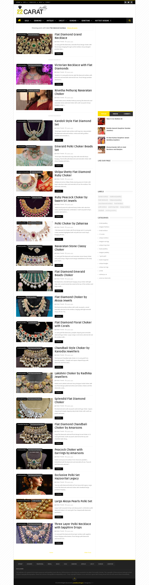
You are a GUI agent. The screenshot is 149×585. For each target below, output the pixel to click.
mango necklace (125, 207)
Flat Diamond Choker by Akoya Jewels (71, 298)
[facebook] (131, 2)
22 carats (102, 234)
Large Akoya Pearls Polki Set (73, 501)
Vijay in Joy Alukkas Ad (114, 119)
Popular (103, 114)
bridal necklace (103, 230)
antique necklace (103, 238)
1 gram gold (102, 256)
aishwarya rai (103, 274)
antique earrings (103, 267)
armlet (101, 271)
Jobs (24, 2)
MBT (92, 583)
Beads (57, 564)
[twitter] (128, 2)
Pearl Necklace (118, 203)
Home (51, 552)
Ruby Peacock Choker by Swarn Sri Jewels (71, 199)
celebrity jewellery (33, 90)
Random (115, 114)
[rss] (125, 2)
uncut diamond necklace (106, 203)
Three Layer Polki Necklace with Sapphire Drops (73, 525)
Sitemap (18, 2)
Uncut (61, 21)
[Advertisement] (96, 10)
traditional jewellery (115, 196)
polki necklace (37, 501)
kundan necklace (103, 196)
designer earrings (104, 241)
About (40, 2)
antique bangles (103, 263)
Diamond (37, 21)
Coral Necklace (33, 322)
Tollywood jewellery (115, 200)
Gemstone (85, 21)
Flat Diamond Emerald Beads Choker (70, 273)
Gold (27, 21)
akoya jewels (21, 146)
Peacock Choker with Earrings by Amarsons (69, 451)
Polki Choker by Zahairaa (71, 223)
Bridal (50, 564)
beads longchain (103, 260)
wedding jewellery (111, 210)
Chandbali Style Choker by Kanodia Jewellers (72, 349)
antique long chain (104, 245)
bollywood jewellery (23, 172)
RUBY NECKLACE (103, 200)
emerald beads (31, 146)
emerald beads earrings (35, 272)
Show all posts (72, 28)
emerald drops (21, 399)
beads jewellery (22, 322)
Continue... (59, 53)
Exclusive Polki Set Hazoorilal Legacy (67, 476)
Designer (29, 564)
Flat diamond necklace (35, 65)
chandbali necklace (23, 424)
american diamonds (104, 278)
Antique (50, 21)
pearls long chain (113, 207)
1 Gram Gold (32, 2)
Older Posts (87, 552)
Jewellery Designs (78, 583)
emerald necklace (33, 34)
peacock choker (37, 197)
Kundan (73, 21)
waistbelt (101, 210)
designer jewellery (104, 252)
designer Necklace (104, 227)
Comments (127, 114)
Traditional (40, 564)
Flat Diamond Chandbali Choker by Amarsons (71, 426)
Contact (47, 2)
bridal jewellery (21, 34)
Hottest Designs (102, 21)
